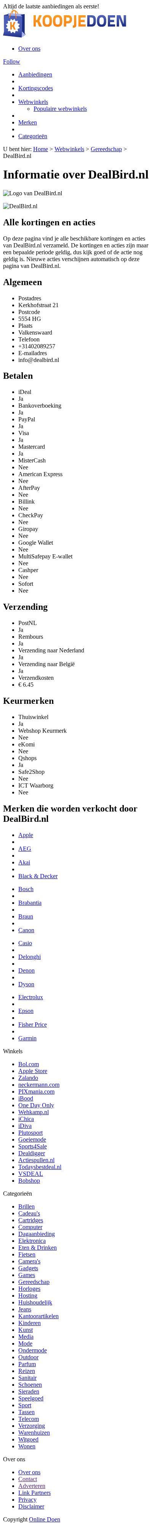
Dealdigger (31, 1153)
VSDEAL (30, 1173)
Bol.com (28, 1064)
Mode (25, 1343)
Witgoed (28, 1439)
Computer (30, 1227)
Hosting (27, 1295)
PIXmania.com (36, 1091)
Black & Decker (38, 876)
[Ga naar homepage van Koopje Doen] (64, 35)
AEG (24, 848)
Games (26, 1275)
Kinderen (29, 1323)
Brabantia (30, 902)
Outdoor (28, 1357)
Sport (24, 1405)
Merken (27, 122)
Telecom (28, 1419)
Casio (25, 943)
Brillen (26, 1206)
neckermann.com (38, 1084)
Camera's (29, 1261)
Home (40, 149)
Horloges (29, 1288)
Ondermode (32, 1350)
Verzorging (31, 1425)
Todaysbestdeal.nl (39, 1167)
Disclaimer (31, 1506)
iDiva (25, 1126)
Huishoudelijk (35, 1302)
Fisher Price (32, 1024)
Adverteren (31, 1486)
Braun (25, 916)
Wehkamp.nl (33, 1112)
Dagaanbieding (36, 1234)
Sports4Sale (32, 1146)
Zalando (28, 1078)
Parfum (27, 1364)
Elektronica (32, 1240)
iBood (25, 1098)
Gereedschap (106, 149)
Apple (25, 835)
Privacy (27, 1499)
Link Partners (34, 1492)
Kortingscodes (35, 88)
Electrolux (30, 997)
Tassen (26, 1412)
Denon (26, 970)
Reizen (26, 1371)
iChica (26, 1119)
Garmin (27, 1038)
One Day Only (36, 1105)
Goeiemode (32, 1139)
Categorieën (32, 136)
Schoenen (30, 1384)
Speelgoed (30, 1398)
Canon (26, 930)
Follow (11, 61)
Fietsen (26, 1254)
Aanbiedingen (35, 74)
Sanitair (27, 1378)
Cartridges (30, 1220)
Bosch (26, 889)
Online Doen (44, 1519)
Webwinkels (33, 102)
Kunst (25, 1330)
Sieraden (28, 1391)
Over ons (29, 48)
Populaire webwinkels (60, 108)
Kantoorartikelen (38, 1316)
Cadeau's (29, 1213)
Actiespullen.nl (36, 1160)
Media (26, 1336)
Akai (24, 862)
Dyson (26, 984)
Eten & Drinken (37, 1247)
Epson (26, 1011)
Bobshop (29, 1180)
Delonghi (29, 957)
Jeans (24, 1309)
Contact (27, 1479)
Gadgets (28, 1268)
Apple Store (32, 1071)
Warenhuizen (34, 1432)
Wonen (26, 1446)
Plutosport (30, 1132)
